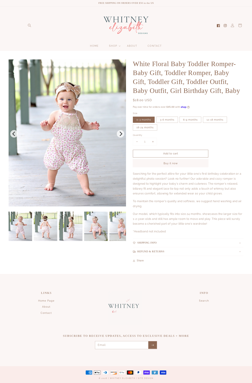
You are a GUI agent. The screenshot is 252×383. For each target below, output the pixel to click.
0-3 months (143, 119)
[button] (29, 25)
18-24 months (145, 127)
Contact (46, 313)
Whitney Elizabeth (123, 378)
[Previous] (14, 134)
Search (204, 300)
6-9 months (190, 119)
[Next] (120, 134)
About (46, 306)
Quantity (137, 135)
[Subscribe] (152, 345)
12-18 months (215, 119)
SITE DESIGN (145, 378)
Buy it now (171, 163)
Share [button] (140, 260)
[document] (67, 133)
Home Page (46, 300)
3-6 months (167, 119)
